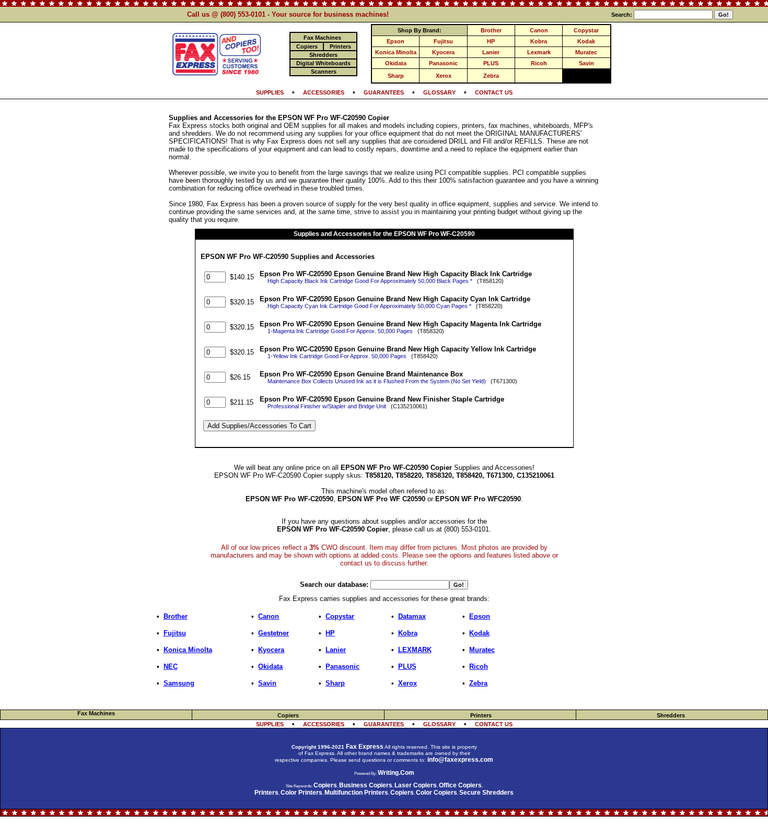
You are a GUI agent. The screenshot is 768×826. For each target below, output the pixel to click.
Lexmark (539, 52)
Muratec (586, 52)
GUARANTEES (384, 92)
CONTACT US (494, 92)
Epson (395, 41)
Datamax (412, 616)
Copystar (586, 30)
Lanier (490, 52)
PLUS (490, 63)
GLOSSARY (439, 92)
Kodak (586, 41)
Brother (491, 30)
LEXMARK (415, 650)
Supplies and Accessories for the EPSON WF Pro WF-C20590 (384, 234)
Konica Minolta (395, 52)
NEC (171, 666)
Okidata (395, 63)
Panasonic (443, 63)
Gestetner (273, 633)
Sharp (396, 76)
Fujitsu (443, 41)
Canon (539, 30)
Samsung (179, 683)
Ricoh (539, 63)
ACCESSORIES (323, 92)
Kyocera (443, 52)
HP (491, 41)
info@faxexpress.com (460, 759)
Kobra (538, 41)
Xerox (443, 76)
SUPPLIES (270, 92)
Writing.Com (396, 772)
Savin (586, 63)
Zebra (491, 76)
